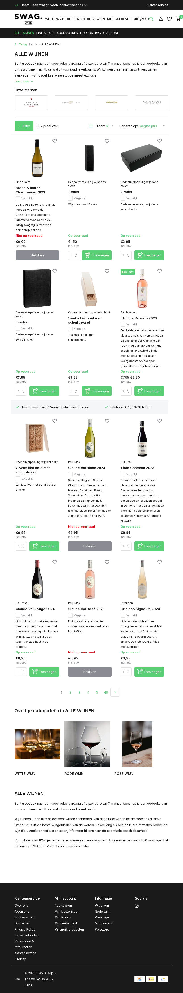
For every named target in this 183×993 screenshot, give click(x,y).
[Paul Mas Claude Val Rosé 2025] (90, 579)
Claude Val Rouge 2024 (35, 609)
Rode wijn (76, 19)
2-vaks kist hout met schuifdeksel (33, 470)
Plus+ (29, 985)
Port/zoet (141, 19)
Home (33, 44)
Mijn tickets (63, 917)
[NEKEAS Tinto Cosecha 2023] (142, 438)
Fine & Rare (23, 182)
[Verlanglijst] (169, 19)
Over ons (21, 905)
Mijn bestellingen (67, 911)
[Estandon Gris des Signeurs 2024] (142, 579)
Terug (22, 44)
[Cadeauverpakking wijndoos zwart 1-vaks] (90, 158)
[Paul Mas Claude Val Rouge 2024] (37, 579)
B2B (98, 33)
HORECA (86, 33)
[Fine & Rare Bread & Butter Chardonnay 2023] (37, 158)
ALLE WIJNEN (24, 33)
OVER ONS (111, 33)
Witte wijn (55, 19)
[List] (91, 126)
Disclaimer (22, 923)
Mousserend (118, 19)
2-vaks (126, 192)
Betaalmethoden (27, 935)
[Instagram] (137, 906)
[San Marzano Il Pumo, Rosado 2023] (142, 288)
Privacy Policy (25, 929)
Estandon (127, 603)
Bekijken (37, 255)
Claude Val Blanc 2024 (86, 468)
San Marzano (129, 312)
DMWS (46, 979)
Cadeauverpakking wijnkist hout (89, 312)
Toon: (100, 126)
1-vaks (73, 192)
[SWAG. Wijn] (28, 19)
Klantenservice (157, 5)
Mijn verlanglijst (66, 923)
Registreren (63, 905)
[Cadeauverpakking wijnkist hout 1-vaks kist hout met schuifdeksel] (90, 288)
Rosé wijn (96, 19)
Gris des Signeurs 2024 (140, 609)
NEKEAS (126, 462)
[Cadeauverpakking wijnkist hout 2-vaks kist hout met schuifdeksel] (37, 438)
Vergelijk (27, 198)
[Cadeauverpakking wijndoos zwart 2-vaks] (142, 158)
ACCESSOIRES (67, 33)
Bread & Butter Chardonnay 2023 (30, 190)
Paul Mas (74, 462)
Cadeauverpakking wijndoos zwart (87, 184)
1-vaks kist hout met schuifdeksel (85, 320)
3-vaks (21, 322)
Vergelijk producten (69, 929)
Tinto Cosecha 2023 (137, 468)
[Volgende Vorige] (114, 692)
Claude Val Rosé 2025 (86, 609)
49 (106, 692)
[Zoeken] (151, 19)
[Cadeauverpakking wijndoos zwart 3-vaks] (37, 288)
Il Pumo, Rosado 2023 (139, 318)
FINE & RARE (45, 33)
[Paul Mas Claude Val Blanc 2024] (90, 438)
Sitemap (20, 959)
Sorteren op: (128, 126)
